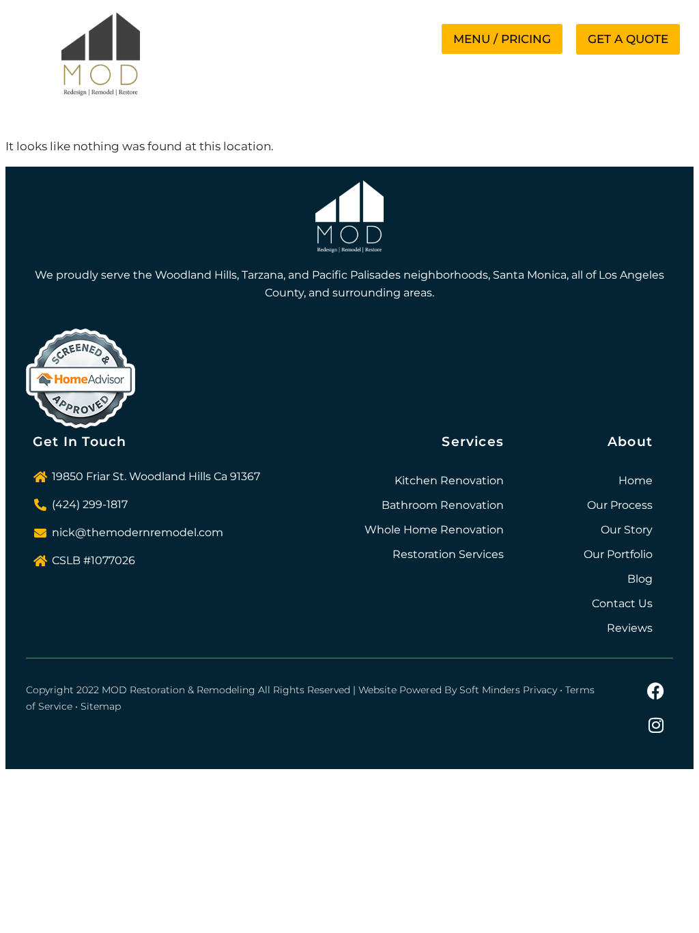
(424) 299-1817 (90, 504)
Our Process (620, 505)
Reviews (630, 628)
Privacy (540, 690)
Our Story (627, 529)
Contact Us (622, 603)
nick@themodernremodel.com (137, 532)
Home (635, 480)
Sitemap (101, 706)
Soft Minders (489, 690)
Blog (640, 578)
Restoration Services (448, 554)
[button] (502, 39)
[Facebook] (656, 690)
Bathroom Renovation (443, 505)
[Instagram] (656, 725)
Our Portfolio (618, 554)
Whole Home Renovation (434, 529)
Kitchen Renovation (449, 480)
